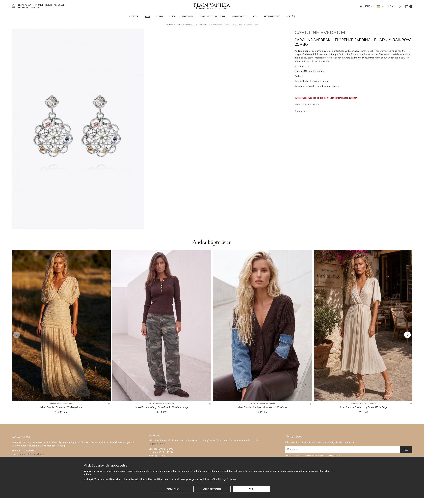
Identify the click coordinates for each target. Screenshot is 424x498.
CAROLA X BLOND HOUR (212, 16)
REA (255, 16)
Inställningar (172, 488)
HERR (172, 16)
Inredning (187, 16)
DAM (147, 16)
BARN (160, 16)
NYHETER (134, 16)
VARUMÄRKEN (239, 16)
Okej (251, 488)
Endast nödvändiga (212, 488)
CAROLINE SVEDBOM (319, 32)
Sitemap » (299, 111)
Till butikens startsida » (306, 104)
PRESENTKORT (272, 16)
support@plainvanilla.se (31, 454)
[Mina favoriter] (399, 6)
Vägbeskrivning (157, 443)
